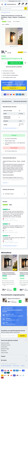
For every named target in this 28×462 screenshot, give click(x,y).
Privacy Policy (16, 365)
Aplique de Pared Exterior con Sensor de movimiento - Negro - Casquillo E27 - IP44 (9, 273)
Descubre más (13, 88)
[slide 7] (17, 46)
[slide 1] (10, 46)
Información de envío (5, 345)
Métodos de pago (5, 348)
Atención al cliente (5, 343)
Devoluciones (4, 346)
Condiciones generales (6, 365)
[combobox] (12, 8)
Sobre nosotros (4, 352)
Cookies (22, 365)
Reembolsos (4, 350)
